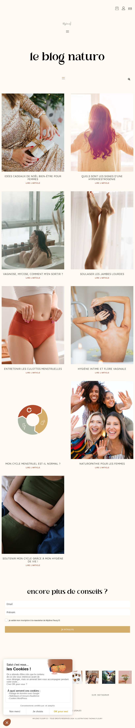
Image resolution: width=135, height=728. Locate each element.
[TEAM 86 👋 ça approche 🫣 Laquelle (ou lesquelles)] (108, 677)
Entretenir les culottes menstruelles (33, 368)
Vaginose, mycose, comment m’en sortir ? (33, 274)
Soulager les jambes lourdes (102, 274)
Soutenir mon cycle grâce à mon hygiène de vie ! (33, 560)
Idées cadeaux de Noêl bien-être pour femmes (33, 178)
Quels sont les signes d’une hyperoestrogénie (102, 178)
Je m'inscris (67, 629)
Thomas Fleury (95, 718)
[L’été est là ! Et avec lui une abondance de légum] (125, 677)
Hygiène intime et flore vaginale (102, 368)
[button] (67, 31)
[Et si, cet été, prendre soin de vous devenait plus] (92, 677)
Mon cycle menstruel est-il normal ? (32, 463)
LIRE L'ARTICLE (33, 183)
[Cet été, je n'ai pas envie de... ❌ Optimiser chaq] (75, 677)
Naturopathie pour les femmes (102, 463)
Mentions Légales (72, 711)
